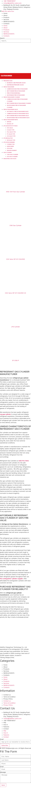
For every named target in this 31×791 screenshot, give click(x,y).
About (5, 15)
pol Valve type (11, 132)
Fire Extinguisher (8, 87)
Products (6, 17)
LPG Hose (9, 148)
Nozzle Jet (10, 124)
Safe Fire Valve (24, 461)
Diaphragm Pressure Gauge (15, 85)
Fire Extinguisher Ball (13, 93)
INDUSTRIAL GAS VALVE (9, 158)
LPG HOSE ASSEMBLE (9, 142)
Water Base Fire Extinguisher (16, 95)
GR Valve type (11, 140)
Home (5, 13)
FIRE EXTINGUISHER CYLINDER (11, 97)
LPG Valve (10, 128)
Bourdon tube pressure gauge (16, 83)
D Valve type (10, 130)
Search (2, 38)
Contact (6, 729)
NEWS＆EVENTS (8, 21)
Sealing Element (12, 150)
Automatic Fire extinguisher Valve (17, 111)
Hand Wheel (10, 146)
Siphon (9, 122)
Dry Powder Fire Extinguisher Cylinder (19, 103)
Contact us (7, 695)
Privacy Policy (8, 699)
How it (5, 725)
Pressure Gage (7, 81)
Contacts (6, 23)
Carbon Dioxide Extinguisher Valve (18, 113)
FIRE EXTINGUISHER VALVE (10, 109)
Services (6, 19)
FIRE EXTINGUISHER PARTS (10, 119)
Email (2, 739)
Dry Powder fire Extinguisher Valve (18, 115)
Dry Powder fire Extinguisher (16, 91)
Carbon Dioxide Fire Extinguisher (17, 89)
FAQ (4, 722)
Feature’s (6, 727)
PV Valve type (11, 134)
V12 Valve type (11, 136)
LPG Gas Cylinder (12, 156)
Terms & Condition (9, 697)
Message (3, 772)
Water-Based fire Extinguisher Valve (18, 117)
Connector (10, 144)
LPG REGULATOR (7, 138)
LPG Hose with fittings (10, 126)
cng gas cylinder (5, 414)
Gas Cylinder (7, 152)
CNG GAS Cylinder (12, 154)
